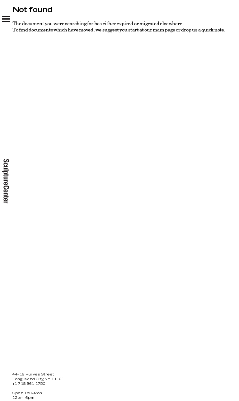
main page (164, 29)
